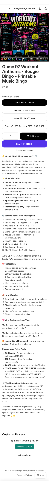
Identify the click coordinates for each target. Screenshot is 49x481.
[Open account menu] (40, 9)
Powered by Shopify (36, 471)
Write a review (24, 446)
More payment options (24, 150)
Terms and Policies (24, 475)
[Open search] (9, 9)
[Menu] (3, 8)
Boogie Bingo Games (19, 471)
